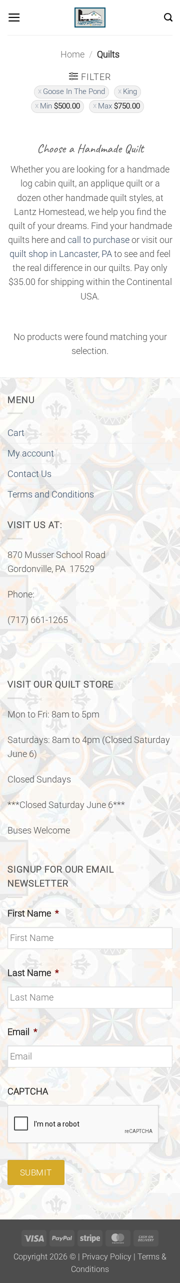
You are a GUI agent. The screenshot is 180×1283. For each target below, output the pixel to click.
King (130, 91)
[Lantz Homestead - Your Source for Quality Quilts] (90, 17)
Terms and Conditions (51, 495)
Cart (16, 433)
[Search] (168, 18)
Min (60, 106)
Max (119, 106)
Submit (36, 1173)
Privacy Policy (107, 1257)
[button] (14, 17)
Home (72, 55)
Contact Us (30, 474)
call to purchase (99, 240)
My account (31, 453)
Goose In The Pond (74, 91)
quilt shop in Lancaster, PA (61, 254)
